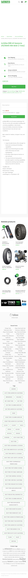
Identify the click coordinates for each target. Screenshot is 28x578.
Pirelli (13, 559)
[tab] (5, 105)
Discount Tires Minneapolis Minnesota (20, 377)
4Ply (3, 549)
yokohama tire (14, 565)
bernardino (9, 397)
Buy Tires (19, 401)
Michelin (17, 555)
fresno (9, 429)
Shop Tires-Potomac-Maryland (13, 472)
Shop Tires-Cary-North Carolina (13, 457)
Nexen (6, 557)
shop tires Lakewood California (14, 525)
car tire (16, 551)
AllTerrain (15, 549)
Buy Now (14, 86)
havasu (18, 429)
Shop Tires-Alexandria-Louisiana (13, 445)
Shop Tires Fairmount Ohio (13, 513)
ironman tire (11, 553)
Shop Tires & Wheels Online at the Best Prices (17, 573)
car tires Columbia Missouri (13, 405)
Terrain (20, 561)
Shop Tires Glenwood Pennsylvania (13, 517)
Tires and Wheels (19, 36)
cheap (13, 413)
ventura (13, 541)
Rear (6, 561)
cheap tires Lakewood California (13, 421)
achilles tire (9, 92)
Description (5, 105)
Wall (19, 563)
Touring (7, 563)
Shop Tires (13, 441)
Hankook (5, 553)
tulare (10, 537)
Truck (16, 563)
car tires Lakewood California (13, 409)
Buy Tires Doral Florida (20, 332)
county (14, 425)
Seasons (17, 92)
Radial (23, 559)
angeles (13, 389)
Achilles (4, 92)
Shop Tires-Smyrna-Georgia (13, 476)
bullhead (18, 397)
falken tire (23, 551)
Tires (20, 92)
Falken (19, 551)
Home (2, 36)
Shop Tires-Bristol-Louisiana (13, 453)
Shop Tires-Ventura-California (13, 480)
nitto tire (17, 557)
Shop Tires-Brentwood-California (13, 449)
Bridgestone (22, 549)
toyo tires (13, 563)
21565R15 (20, 91)
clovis (5, 425)
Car (13, 551)
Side (14, 561)
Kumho (16, 553)
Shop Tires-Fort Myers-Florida (13, 468)
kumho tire (20, 553)
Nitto (14, 557)
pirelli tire (17, 559)
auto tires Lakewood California (14, 393)
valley (17, 537)
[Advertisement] (14, 19)
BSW (13, 92)
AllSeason (8, 549)
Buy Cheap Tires (9, 401)
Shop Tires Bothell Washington (13, 494)
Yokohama (22, 563)
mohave (9, 433)
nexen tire (10, 557)
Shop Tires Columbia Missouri (13, 498)
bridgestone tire (6, 551)
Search (19, 2)
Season (10, 561)
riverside (6, 437)
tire (24, 561)
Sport (17, 561)
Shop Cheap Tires (18, 437)
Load (23, 553)
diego (21, 425)
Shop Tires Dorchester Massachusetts (13, 504)
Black (18, 549)
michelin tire (22, 555)
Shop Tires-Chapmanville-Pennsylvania (13, 463)
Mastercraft (5, 555)
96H (24, 91)
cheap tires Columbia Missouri (13, 417)
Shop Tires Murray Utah (13, 529)
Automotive (9, 36)
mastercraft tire (11, 555)
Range (3, 561)
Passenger (21, 557)
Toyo (10, 563)
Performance (7, 559)
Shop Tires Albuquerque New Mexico (13, 489)
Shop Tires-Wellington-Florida (13, 484)
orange (18, 433)
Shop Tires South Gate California (13, 533)
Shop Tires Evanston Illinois (13, 509)
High (8, 553)
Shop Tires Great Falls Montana (13, 521)
